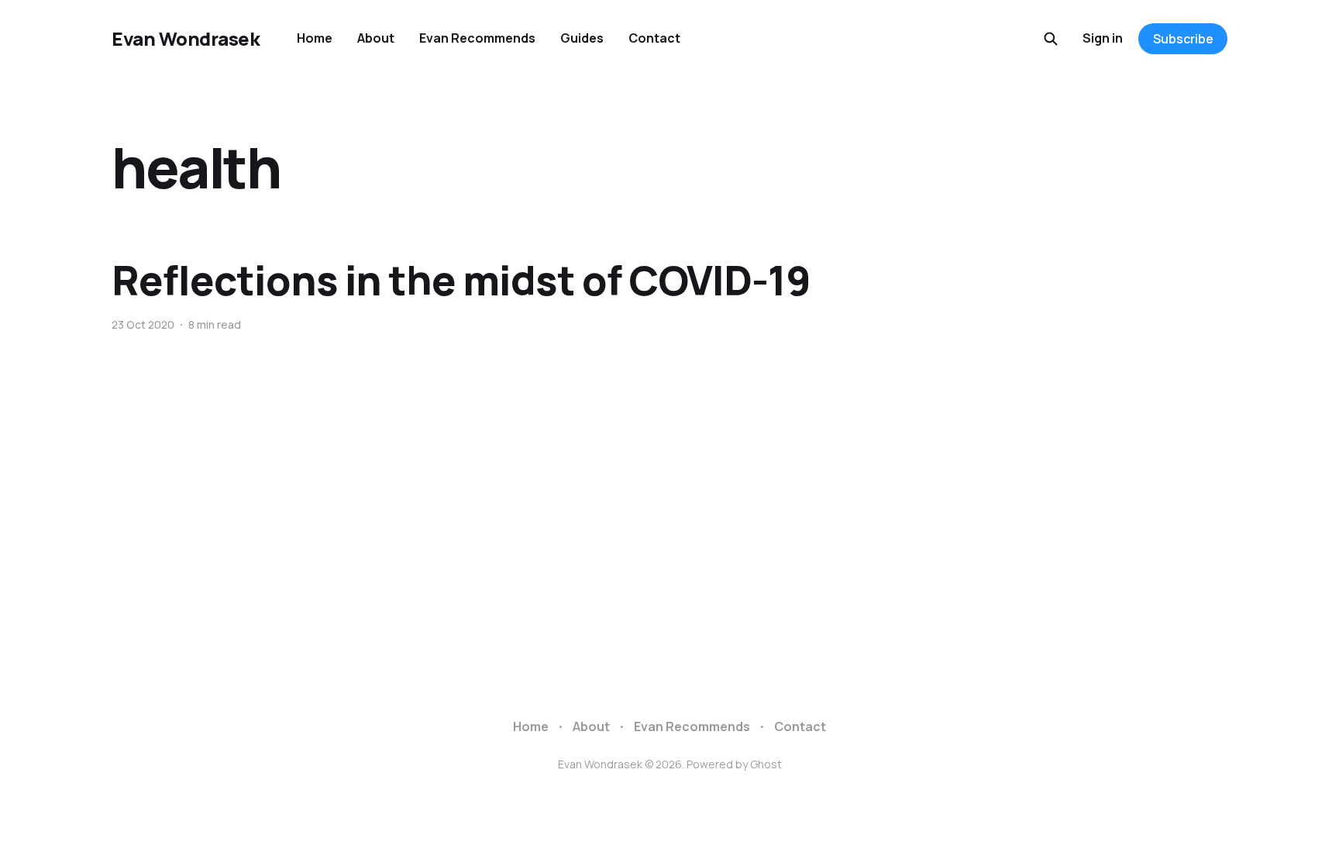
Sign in (1103, 38)
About (375, 38)
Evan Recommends (477, 38)
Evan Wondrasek (186, 38)
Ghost (766, 764)
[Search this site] (1050, 38)
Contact (654, 38)
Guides (582, 38)
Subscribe (1183, 38)
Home (314, 38)
